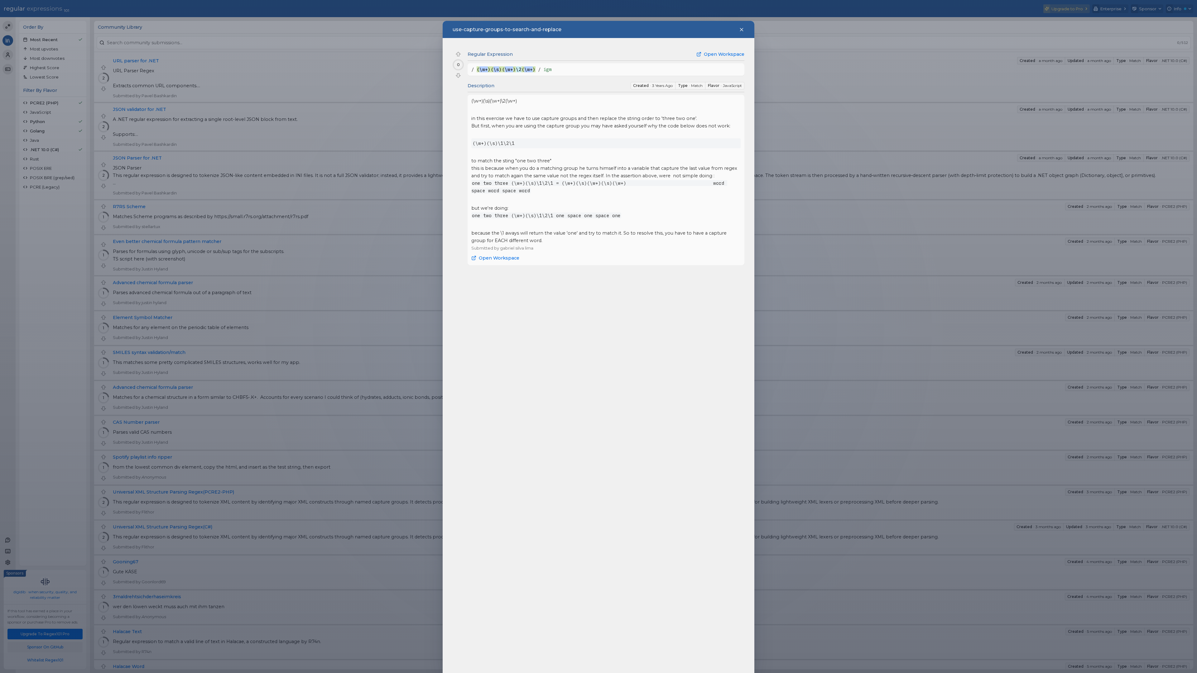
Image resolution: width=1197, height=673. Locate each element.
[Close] (741, 29)
